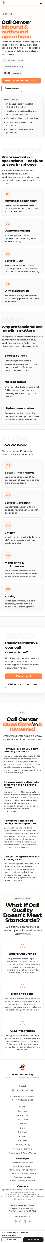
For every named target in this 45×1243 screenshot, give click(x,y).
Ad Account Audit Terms (22, 1153)
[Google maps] (27, 1090)
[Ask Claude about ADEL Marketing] (20, 1221)
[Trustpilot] (32, 1090)
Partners (23, 1140)
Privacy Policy (22, 1145)
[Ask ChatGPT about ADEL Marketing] (15, 1221)
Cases (22, 1124)
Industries (22, 1115)
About (22, 1136)
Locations (22, 1119)
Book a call (23, 676)
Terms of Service (22, 1149)
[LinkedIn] (18, 1090)
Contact (22, 1132)
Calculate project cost (23, 684)
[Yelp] (22, 1090)
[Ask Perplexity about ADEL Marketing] (25, 1221)
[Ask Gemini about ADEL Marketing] (30, 1221)
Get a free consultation (21, 80)
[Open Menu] (41, 2)
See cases (12, 88)
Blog (22, 1128)
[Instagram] (13, 1090)
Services (11, 1240)
